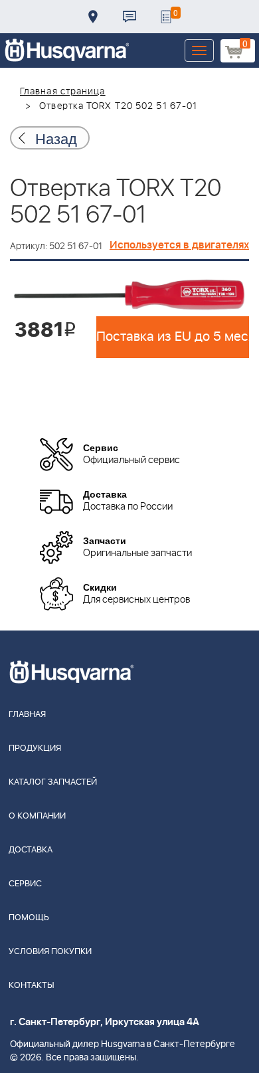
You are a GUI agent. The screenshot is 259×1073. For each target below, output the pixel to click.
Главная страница (63, 91)
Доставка (93, 16)
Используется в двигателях (179, 245)
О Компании (37, 816)
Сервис (25, 884)
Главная (27, 714)
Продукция (35, 748)
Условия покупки (50, 951)
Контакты (129, 16)
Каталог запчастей (53, 782)
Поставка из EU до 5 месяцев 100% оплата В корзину (172, 337)
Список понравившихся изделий (166, 16)
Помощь (29, 918)
